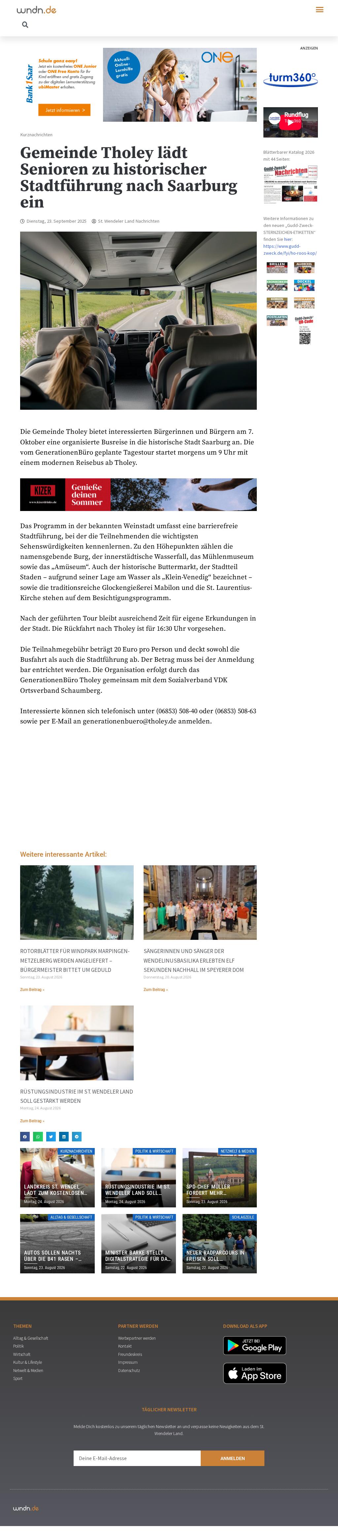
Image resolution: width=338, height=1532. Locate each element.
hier (288, 239)
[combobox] (93, 24)
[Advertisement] (138, 790)
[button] (320, 9)
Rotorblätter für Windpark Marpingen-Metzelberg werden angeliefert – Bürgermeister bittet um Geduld (75, 960)
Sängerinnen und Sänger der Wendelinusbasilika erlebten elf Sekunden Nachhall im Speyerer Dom (194, 960)
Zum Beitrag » (32, 989)
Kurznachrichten (36, 135)
